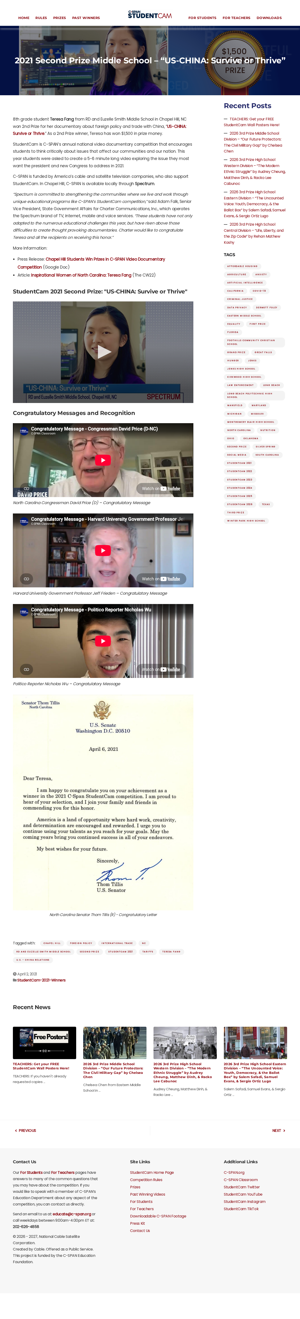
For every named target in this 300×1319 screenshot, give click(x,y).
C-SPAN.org (234, 1172)
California (235, 290)
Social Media (237, 454)
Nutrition (268, 430)
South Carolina (267, 454)
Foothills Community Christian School (251, 342)
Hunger (233, 360)
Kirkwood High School (244, 377)
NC (144, 943)
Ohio (230, 438)
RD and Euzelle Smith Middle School (43, 951)
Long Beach (272, 385)
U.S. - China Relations (32, 959)
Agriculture (236, 274)
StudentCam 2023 (240, 479)
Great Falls (263, 352)
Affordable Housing (242, 266)
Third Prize (235, 512)
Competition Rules (146, 1179)
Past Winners (86, 18)
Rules (41, 18)
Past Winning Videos (147, 1194)
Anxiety (261, 274)
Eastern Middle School (244, 315)
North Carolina (239, 430)
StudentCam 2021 (121, 951)
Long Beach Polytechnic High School (250, 395)
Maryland (259, 405)
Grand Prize (236, 352)
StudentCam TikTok (241, 1209)
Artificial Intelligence (245, 282)
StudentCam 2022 (239, 471)
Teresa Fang (171, 951)
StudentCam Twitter (242, 1187)
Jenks (252, 360)
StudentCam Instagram (245, 1201)
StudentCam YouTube (243, 1194)
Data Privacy (237, 307)
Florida (233, 332)
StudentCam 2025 (239, 496)
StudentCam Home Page (152, 1172)
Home (23, 18)
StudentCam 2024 (239, 488)
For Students (202, 18)
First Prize (258, 324)
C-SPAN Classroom (241, 1179)
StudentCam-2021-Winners (41, 980)
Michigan (234, 413)
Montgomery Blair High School (250, 422)
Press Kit (137, 1223)
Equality (233, 324)
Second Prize (89, 951)
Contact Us (140, 1230)
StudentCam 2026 (240, 504)
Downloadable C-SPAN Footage (158, 1216)
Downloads (269, 18)
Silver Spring (266, 446)
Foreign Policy (81, 943)
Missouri (257, 413)
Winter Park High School (246, 520)
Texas (266, 504)
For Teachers (237, 18)
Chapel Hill (52, 943)
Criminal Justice (240, 299)
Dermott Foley (267, 307)
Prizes (59, 18)
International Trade (117, 943)
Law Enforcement (240, 385)
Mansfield (235, 405)
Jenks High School (241, 368)
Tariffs (147, 951)
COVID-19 (259, 290)
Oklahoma (251, 438)
